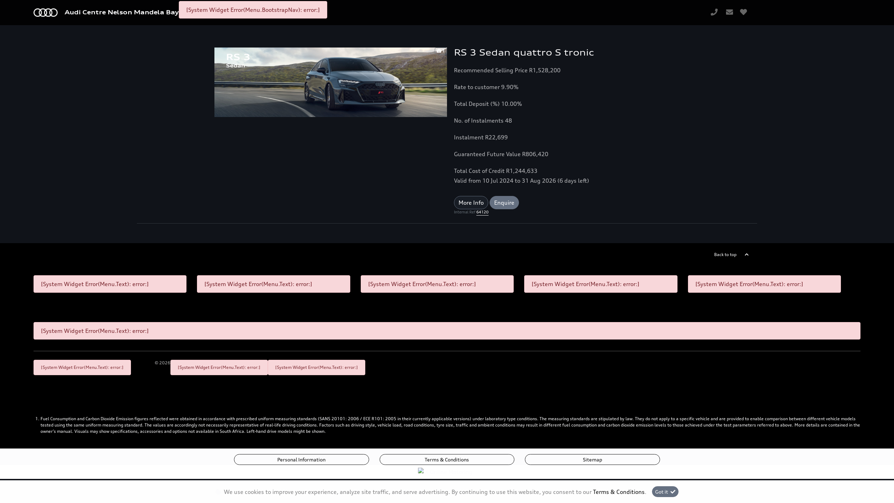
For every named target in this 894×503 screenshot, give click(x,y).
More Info (471, 202)
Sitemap (592, 459)
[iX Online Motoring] (447, 471)
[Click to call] (714, 12)
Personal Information (301, 459)
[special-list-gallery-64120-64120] (330, 81)
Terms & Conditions (447, 459)
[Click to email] (730, 12)
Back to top (725, 254)
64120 (482, 212)
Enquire (504, 202)
